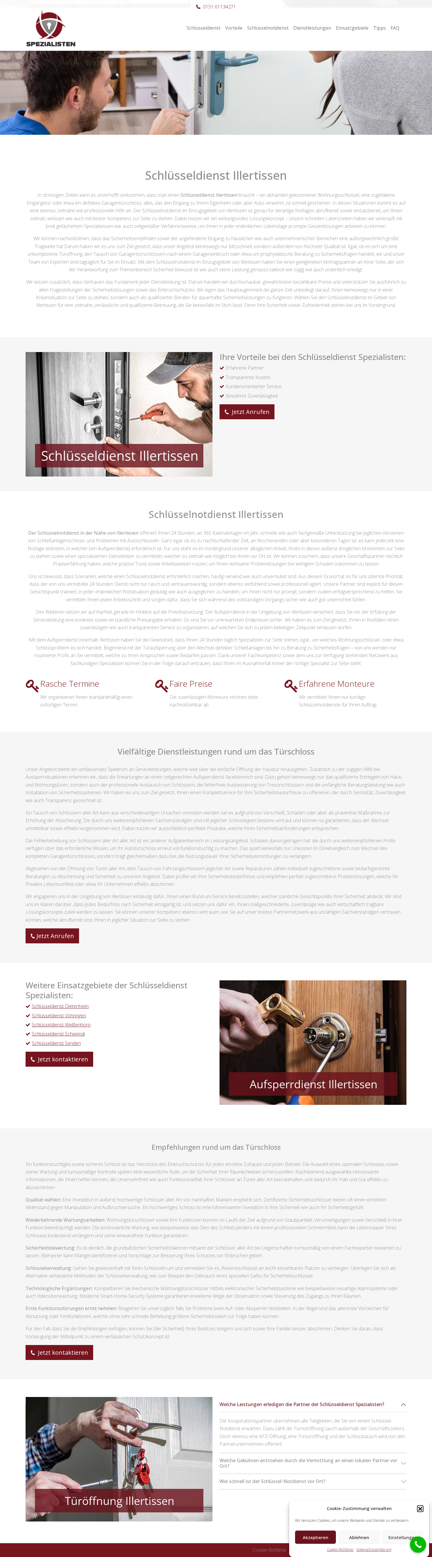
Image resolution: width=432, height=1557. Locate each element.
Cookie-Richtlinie (340, 1549)
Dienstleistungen (312, 28)
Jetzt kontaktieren (62, 1059)
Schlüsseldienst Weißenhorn (61, 1024)
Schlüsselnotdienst (268, 28)
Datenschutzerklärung (373, 1549)
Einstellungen (403, 1537)
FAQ (395, 28)
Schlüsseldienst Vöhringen (59, 1015)
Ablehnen (359, 1537)
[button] (420, 1508)
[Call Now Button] (418, 1544)
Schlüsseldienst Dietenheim (60, 1006)
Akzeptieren (315, 1537)
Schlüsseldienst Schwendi (58, 1034)
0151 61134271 (219, 7)
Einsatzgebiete (352, 28)
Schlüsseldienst (203, 28)
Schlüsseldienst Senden (56, 1043)
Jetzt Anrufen (249, 412)
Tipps (379, 28)
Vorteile (233, 28)
